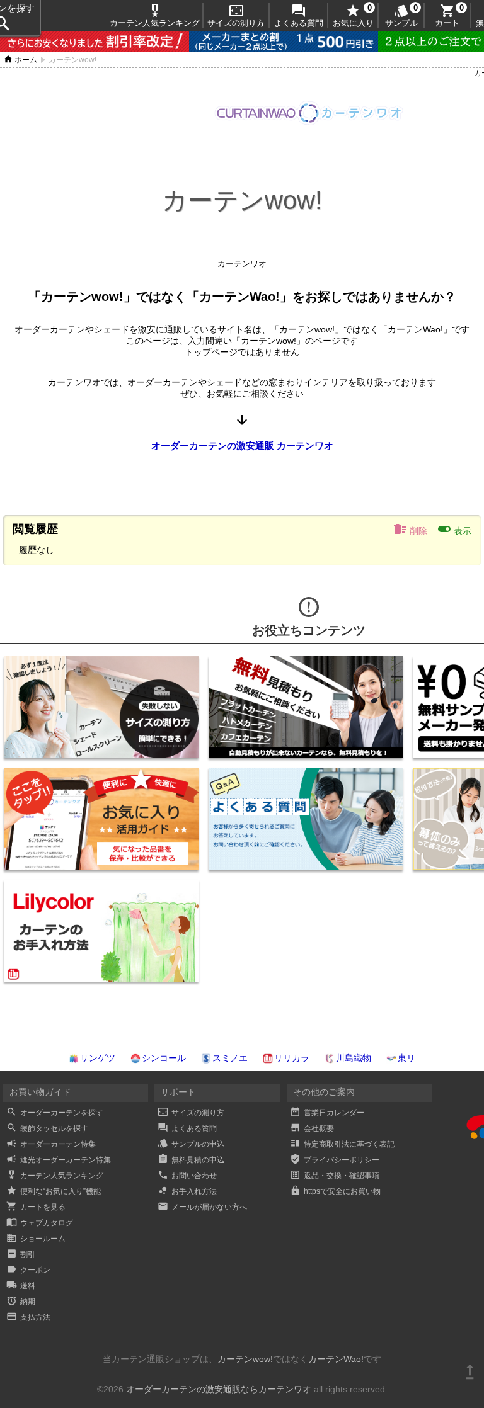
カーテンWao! (336, 1359)
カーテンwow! (245, 1359)
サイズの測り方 (236, 15)
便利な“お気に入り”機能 (53, 1191)
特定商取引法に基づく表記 (342, 1144)
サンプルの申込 (191, 1144)
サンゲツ (97, 1058)
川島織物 (353, 1058)
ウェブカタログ (39, 1222)
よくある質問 (298, 15)
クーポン (28, 1270)
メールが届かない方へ (202, 1207)
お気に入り (353, 15)
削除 (410, 529)
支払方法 (28, 1317)
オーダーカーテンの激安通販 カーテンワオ (242, 445)
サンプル (401, 15)
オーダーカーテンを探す (54, 1112)
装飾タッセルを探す (47, 1128)
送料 (20, 1285)
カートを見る (36, 1207)
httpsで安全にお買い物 (335, 1191)
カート (447, 15)
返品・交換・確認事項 (334, 1175)
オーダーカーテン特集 (51, 1144)
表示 (454, 529)
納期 (20, 1301)
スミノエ (230, 1058)
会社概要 (312, 1128)
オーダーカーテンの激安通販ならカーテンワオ (218, 1389)
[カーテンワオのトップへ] (308, 122)
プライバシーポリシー (334, 1159)
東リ (406, 1058)
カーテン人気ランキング (155, 15)
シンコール (164, 1058)
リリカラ (291, 1058)
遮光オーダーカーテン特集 (58, 1159)
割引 (20, 1254)
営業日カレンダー (327, 1112)
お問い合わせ (187, 1175)
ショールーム (36, 1238)
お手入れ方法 (187, 1191)
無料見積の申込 (191, 1159)
